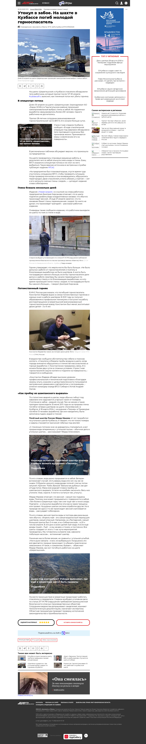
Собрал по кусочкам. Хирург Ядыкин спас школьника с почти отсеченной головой (115, 145)
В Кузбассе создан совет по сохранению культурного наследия (110, 72)
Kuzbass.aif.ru (35, 96)
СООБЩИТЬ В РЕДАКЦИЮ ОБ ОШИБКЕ (48, 705)
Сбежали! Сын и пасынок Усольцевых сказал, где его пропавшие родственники (115, 152)
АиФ (32, 81)
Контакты (39, 702)
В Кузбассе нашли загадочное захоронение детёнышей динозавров (110, 90)
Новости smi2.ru (25, 695)
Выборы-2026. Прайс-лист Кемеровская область (93, 702)
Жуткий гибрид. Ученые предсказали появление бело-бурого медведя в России (115, 137)
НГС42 (51, 167)
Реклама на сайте (51, 702)
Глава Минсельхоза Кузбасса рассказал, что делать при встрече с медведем (110, 81)
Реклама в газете (67, 702)
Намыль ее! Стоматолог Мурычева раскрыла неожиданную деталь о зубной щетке (114, 115)
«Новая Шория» (45, 192)
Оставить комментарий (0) (73, 622)
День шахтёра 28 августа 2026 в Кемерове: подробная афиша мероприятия (110, 63)
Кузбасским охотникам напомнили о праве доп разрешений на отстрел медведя (110, 99)
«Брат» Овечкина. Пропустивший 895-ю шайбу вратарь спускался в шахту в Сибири (76, 658)
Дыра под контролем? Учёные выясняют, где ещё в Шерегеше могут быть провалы (59, 580)
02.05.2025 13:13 (23, 9)
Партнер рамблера (55, 735)
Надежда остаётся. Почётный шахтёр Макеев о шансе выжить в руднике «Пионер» (59, 462)
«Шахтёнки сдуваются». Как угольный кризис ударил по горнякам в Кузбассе (38, 665)
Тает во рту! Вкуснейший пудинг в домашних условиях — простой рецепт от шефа (114, 130)
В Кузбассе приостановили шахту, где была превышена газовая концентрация (40, 658)
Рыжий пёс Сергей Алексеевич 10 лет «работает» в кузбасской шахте (75, 665)
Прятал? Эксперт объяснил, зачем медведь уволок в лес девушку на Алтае (114, 122)
